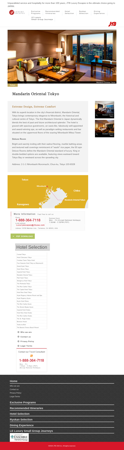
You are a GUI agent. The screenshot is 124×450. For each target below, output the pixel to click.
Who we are (15, 386)
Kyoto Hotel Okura (23, 301)
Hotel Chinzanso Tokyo (24, 257)
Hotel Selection (19, 413)
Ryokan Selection (21, 419)
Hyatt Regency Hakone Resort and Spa (29, 295)
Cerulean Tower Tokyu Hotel (26, 260)
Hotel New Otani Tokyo (24, 292)
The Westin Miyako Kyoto (25, 307)
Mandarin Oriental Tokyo (24, 275)
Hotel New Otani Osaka (24, 313)
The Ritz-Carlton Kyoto (24, 304)
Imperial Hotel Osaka (23, 310)
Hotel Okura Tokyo (23, 269)
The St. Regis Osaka (23, 319)
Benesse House (22, 321)
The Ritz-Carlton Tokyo (24, 286)
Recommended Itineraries (26, 408)
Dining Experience (22, 425)
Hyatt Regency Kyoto (24, 298)
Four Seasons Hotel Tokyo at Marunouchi (30, 263)
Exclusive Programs (23, 402)
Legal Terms (15, 397)
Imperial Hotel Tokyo (23, 272)
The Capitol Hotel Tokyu (24, 289)
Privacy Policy (15, 393)
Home (13, 381)
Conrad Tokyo (21, 254)
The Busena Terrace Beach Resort (28, 327)
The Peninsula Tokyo (23, 283)
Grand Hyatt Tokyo (23, 266)
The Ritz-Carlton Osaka (24, 316)
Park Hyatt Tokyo (22, 278)
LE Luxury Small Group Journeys (31, 430)
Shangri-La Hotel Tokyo (24, 281)
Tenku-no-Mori (21, 324)
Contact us (14, 389)
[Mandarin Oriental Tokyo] (104, 107)
